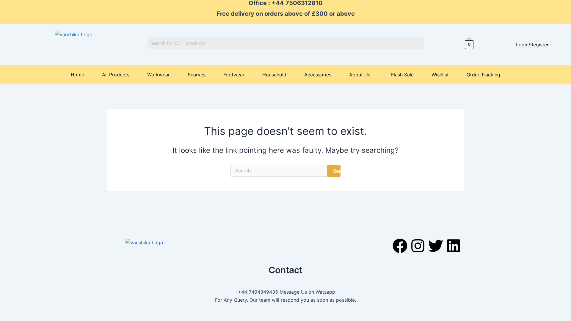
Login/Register (532, 45)
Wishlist (440, 75)
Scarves (197, 75)
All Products (115, 75)
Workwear (158, 75)
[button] (361, 74)
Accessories (317, 75)
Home (77, 75)
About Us (359, 75)
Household (274, 75)
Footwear (233, 75)
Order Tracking (483, 75)
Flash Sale (402, 75)
